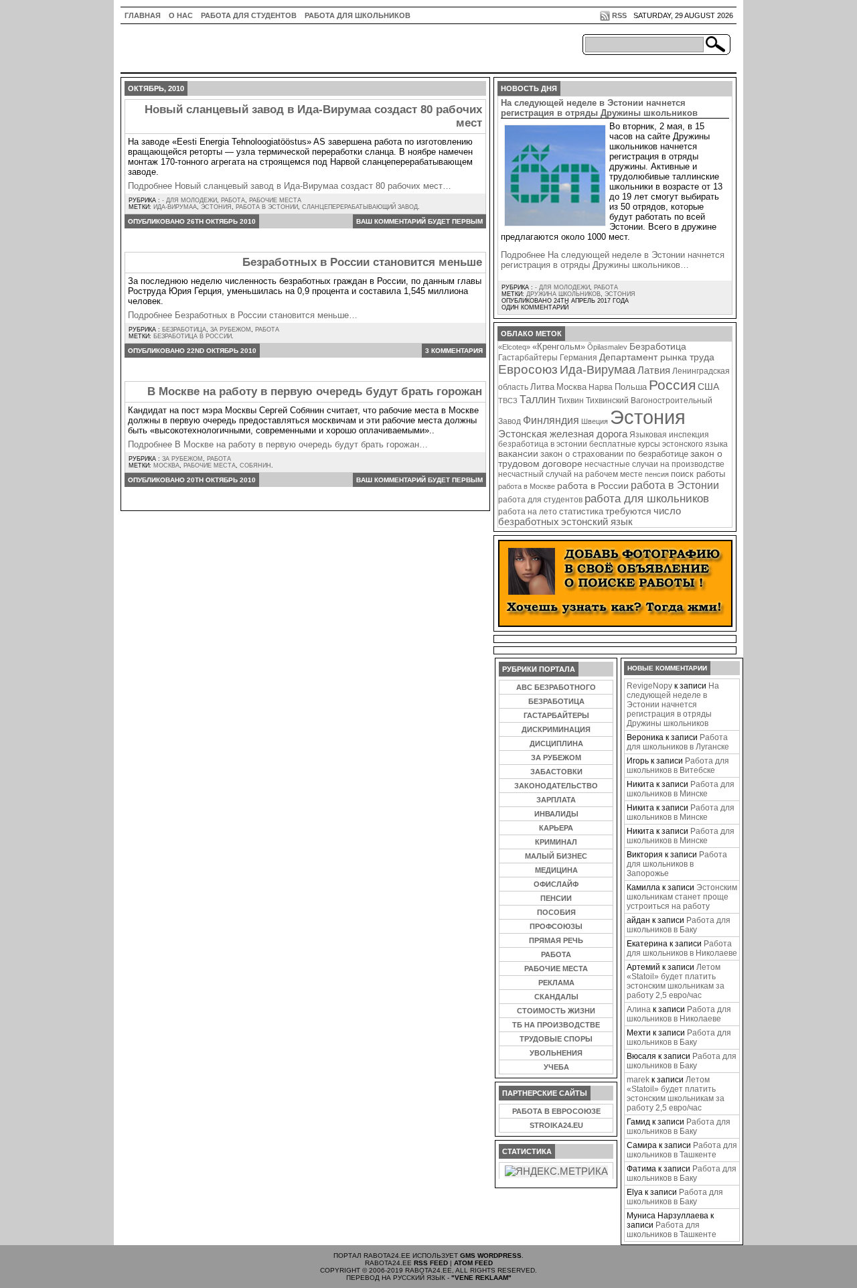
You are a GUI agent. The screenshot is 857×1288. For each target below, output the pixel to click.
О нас (181, 15)
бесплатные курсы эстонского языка (658, 444)
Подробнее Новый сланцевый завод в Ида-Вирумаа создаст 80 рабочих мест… (289, 186)
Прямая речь (556, 940)
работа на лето (527, 511)
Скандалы (556, 997)
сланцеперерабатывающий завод (360, 207)
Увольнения (556, 1053)
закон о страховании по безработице (614, 454)
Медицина (556, 870)
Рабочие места (275, 200)
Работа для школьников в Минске (680, 789)
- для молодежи (189, 200)
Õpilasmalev (607, 347)
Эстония (216, 207)
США (708, 386)
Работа (233, 200)
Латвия (653, 370)
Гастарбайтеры (528, 357)
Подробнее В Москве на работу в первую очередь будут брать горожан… (278, 444)
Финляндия (551, 420)
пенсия (657, 474)
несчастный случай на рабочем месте (570, 474)
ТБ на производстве (556, 1025)
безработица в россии (192, 336)
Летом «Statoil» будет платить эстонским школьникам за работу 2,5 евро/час (675, 981)
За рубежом (230, 329)
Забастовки (556, 772)
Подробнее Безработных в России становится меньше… (243, 315)
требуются (628, 511)
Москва (166, 465)
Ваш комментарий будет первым (419, 221)
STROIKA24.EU (556, 1125)
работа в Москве (526, 486)
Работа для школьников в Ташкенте (682, 1150)
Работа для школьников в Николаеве (682, 948)
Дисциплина (556, 743)
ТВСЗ (508, 401)
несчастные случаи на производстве (654, 463)
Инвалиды (556, 814)
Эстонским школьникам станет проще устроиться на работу (682, 897)
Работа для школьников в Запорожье (677, 864)
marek (638, 1079)
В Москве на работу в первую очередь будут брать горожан (314, 391)
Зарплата (556, 800)
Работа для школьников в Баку (678, 925)
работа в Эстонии (267, 207)
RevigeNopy (649, 686)
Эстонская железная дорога (562, 434)
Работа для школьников (357, 15)
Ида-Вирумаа (175, 207)
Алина (639, 1009)
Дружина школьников (563, 294)
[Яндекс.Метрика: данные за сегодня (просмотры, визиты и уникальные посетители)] (556, 1171)
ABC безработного (556, 687)
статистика (581, 511)
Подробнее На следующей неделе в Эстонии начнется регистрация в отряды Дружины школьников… (612, 260)
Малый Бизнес (556, 856)
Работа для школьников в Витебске (678, 765)
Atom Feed (473, 1263)
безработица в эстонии (542, 443)
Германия (578, 357)
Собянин (255, 465)
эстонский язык (597, 521)
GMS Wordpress (491, 1255)
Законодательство (556, 786)
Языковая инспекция (669, 434)
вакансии (518, 454)
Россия (672, 384)
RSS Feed (431, 1263)
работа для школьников (647, 498)
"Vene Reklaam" (481, 1277)
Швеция (594, 421)
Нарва (601, 386)
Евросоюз (528, 369)
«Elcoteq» (514, 347)
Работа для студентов (249, 15)
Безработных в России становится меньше (362, 262)
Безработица (184, 329)
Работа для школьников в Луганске (678, 742)
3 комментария (454, 350)
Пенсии (556, 898)
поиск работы (698, 474)
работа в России (593, 486)
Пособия (556, 912)
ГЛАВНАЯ (143, 15)
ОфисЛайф (556, 884)
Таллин (538, 399)
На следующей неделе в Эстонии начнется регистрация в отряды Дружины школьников (599, 108)
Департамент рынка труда (656, 357)
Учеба (556, 1067)
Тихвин (571, 400)
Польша (631, 387)
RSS (619, 15)
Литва (542, 387)
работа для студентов (540, 499)
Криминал (556, 842)
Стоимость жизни (556, 1011)
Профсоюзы (556, 926)
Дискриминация (556, 729)
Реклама (556, 983)
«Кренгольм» (558, 347)
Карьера (556, 828)
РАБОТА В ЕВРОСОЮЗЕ (556, 1111)
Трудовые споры (556, 1039)
